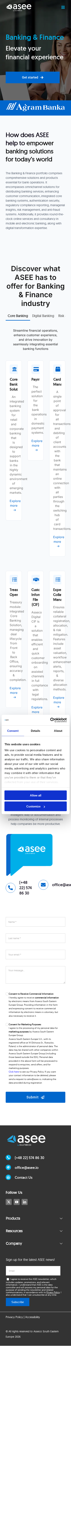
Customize (33, 806)
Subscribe (17, 1302)
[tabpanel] (35, 535)
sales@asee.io (34, 1079)
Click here (14, 1071)
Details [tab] (35, 730)
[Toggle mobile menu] (63, 7)
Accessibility (32, 1317)
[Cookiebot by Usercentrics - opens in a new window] (50, 720)
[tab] (18, 316)
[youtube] (17, 1202)
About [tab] (58, 730)
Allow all (35, 795)
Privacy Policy (53, 1292)
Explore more (14, 503)
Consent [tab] (13, 730)
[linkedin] (25, 1202)
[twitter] (9, 1202)
